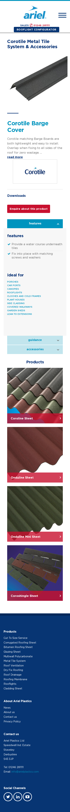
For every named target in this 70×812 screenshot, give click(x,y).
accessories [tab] (35, 349)
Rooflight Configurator (36, 29)
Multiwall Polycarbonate (18, 656)
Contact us (10, 716)
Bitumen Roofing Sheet (18, 647)
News (7, 707)
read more (15, 157)
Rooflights (10, 683)
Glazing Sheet (12, 651)
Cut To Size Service (15, 638)
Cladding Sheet (13, 688)
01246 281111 (42, 25)
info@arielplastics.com (25, 771)
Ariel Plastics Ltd (14, 740)
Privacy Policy (12, 721)
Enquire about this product (29, 208)
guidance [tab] (35, 339)
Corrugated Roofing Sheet (20, 642)
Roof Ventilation (14, 665)
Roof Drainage (13, 674)
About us (9, 712)
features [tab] (35, 223)
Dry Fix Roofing (13, 670)
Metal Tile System (15, 660)
